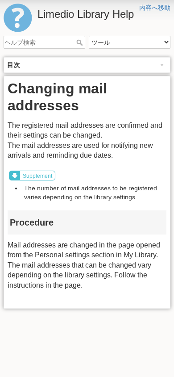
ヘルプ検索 (80, 42)
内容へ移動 (154, 7)
